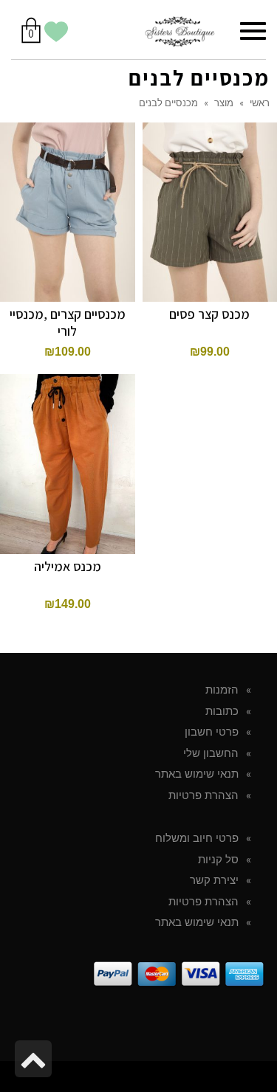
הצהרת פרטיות (203, 795)
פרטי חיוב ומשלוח (197, 838)
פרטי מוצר (68, 191)
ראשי (260, 102)
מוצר (223, 102)
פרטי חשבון (212, 732)
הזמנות (222, 690)
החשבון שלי (211, 753)
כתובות (222, 711)
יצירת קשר (214, 880)
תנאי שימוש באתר (197, 774)
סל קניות (218, 859)
